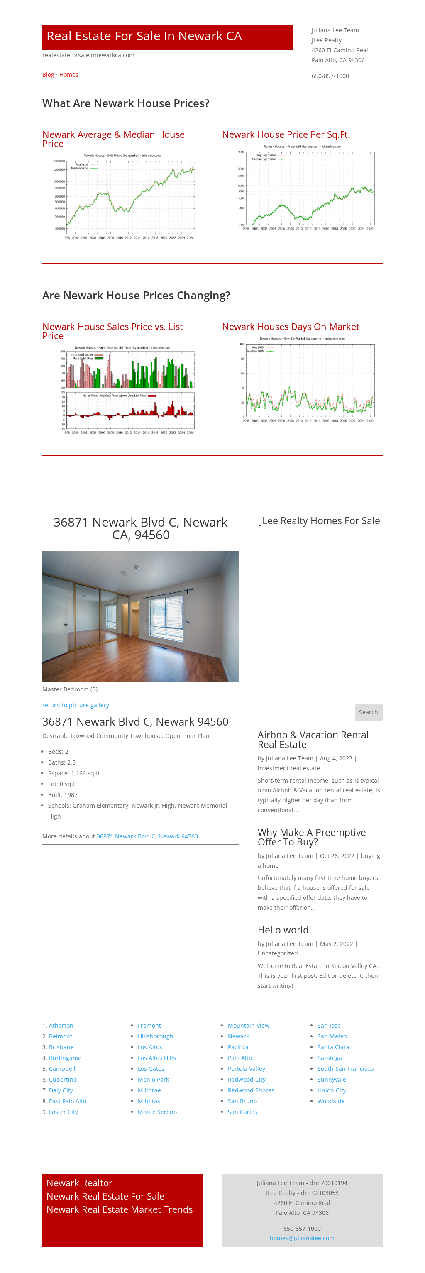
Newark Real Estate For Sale (105, 1196)
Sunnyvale (332, 1079)
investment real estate (289, 768)
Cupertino (63, 1079)
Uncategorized (278, 953)
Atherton (61, 1025)
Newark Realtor (79, 1182)
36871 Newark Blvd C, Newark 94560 (147, 836)
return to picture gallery (75, 705)
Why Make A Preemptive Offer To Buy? (312, 837)
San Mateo (332, 1036)
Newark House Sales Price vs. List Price (112, 331)
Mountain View (248, 1025)
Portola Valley (246, 1069)
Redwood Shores (251, 1090)
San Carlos (242, 1112)
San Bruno (242, 1101)
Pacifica (238, 1047)
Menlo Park (153, 1079)
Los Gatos (151, 1069)
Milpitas (149, 1101)
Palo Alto (240, 1058)
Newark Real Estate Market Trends (119, 1209)
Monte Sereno (157, 1112)
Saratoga (330, 1058)
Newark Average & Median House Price (113, 138)
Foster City (63, 1112)
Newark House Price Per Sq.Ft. (286, 134)
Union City (332, 1090)
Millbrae (149, 1090)
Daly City (61, 1090)
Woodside (331, 1101)
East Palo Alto (67, 1101)
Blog (48, 74)
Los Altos (150, 1047)
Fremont (149, 1025)
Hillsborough (155, 1036)
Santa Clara (333, 1047)
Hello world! (284, 929)
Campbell (62, 1069)
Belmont (60, 1036)
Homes (68, 74)
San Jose (329, 1025)
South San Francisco (346, 1069)
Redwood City (247, 1079)
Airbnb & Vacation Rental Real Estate (313, 739)
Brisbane (61, 1047)
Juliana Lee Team (289, 758)
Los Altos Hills (157, 1058)
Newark (238, 1036)
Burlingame (65, 1058)
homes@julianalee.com (302, 1238)
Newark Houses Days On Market (290, 326)
